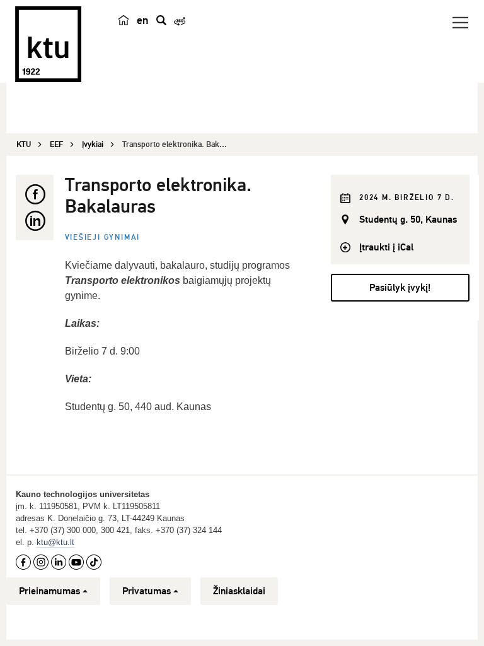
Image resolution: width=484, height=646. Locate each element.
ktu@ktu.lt (55, 542)
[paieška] (161, 20)
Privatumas (146, 591)
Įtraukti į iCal (386, 247)
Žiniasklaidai (239, 591)
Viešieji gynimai (103, 237)
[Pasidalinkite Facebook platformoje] (34, 194)
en (143, 20)
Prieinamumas (49, 591)
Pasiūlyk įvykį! (399, 287)
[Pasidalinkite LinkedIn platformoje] (34, 221)
